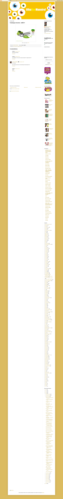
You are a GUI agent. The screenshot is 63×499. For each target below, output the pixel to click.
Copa (46, 267)
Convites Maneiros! (48, 427)
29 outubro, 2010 (17, 68)
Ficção (46, 300)
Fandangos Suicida (19, 46)
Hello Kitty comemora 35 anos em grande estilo (49, 419)
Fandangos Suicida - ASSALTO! (48, 444)
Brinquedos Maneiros (48, 244)
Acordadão (46, 155)
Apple (46, 231)
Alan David (46, 156)
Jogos (46, 320)
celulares (46, 254)
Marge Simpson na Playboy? (48, 439)
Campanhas (46, 248)
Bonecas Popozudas (50, 133)
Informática (46, 317)
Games (46, 305)
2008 (46, 483)
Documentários (47, 288)
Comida (46, 263)
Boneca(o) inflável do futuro (50, 110)
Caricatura (46, 250)
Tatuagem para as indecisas (51, 129)
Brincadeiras (46, 243)
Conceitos (46, 265)
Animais (46, 228)
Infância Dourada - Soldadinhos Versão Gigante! (49, 452)
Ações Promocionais (48, 224)
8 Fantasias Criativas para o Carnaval (51, 115)
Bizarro (46, 240)
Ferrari (46, 299)
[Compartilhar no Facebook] (24, 45)
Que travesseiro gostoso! (49, 426)
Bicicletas (46, 237)
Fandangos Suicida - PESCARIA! (48, 442)
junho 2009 (47, 476)
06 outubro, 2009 (17, 51)
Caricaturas (46, 251)
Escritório (46, 292)
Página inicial (26, 87)
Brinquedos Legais (48, 168)
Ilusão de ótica (47, 314)
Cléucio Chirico (47, 173)
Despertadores (47, 285)
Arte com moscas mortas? (49, 445)
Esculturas (46, 293)
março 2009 (47, 479)
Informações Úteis (47, 316)
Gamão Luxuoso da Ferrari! (49, 440)
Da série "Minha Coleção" (48, 279)
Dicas (46, 286)
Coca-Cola (46, 259)
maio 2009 (47, 477)
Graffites (46, 307)
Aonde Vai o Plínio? (48, 159)
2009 (46, 393)
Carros (46, 253)
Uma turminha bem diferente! (48, 432)
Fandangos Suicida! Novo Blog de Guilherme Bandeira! (49, 463)
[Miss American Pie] (48, 198)
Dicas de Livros (47, 287)
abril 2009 (47, 478)
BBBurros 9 (46, 235)
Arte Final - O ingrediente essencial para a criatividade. (48, 162)
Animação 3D (47, 227)
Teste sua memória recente (50, 120)
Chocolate (46, 256)
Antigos (46, 229)
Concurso (46, 266)
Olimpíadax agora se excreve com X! (48, 468)
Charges (46, 255)
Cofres (46, 260)
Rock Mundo (47, 210)
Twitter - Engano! (48, 466)
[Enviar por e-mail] (21, 45)
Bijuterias (46, 239)
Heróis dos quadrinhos (48, 311)
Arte (13, 46)
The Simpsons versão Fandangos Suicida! (49, 425)
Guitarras (46, 310)
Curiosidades (47, 273)
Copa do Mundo (47, 268)
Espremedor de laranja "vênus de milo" (49, 465)
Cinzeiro (46, 258)
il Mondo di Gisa (47, 191)
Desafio (46, 282)
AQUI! (28, 42)
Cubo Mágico (47, 272)
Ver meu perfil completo (47, 33)
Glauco (46, 306)
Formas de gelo (47, 302)
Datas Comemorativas (48, 280)
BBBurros (46, 234)
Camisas (46, 247)
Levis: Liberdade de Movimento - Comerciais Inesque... (49, 407)
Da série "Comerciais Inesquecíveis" (48, 275)
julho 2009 (47, 475)
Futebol (46, 304)
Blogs (46, 241)
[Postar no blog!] (22, 45)
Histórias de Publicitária (48, 188)
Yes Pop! (46, 220)
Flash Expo (46, 301)
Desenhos (15, 46)
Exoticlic (46, 181)
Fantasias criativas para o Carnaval (51, 100)
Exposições (46, 296)
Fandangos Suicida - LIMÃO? (48, 455)
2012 (46, 389)
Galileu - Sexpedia (47, 185)
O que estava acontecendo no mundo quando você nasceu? (51, 144)
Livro (45, 323)
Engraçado (46, 291)
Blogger (43, 492)
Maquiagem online (50, 105)
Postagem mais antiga (38, 87)
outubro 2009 (48, 396)
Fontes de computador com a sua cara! (49, 398)
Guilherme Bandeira (48, 26)
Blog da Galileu (47, 165)
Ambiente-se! (47, 158)
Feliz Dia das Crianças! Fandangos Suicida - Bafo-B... (49, 437)
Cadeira (46, 245)
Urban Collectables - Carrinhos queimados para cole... (49, 450)
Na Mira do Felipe (47, 200)
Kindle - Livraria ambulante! (49, 431)
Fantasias (46, 298)
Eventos (46, 295)
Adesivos (46, 225)
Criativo (46, 271)
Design (46, 284)
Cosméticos (46, 269)
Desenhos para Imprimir (48, 176)
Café (45, 246)
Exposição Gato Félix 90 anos (51, 139)
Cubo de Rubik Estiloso (49, 471)
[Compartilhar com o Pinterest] (25, 45)
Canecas (46, 249)
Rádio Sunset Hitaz (48, 211)
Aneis (46, 226)
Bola (45, 242)
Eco (45, 289)
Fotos (46, 303)
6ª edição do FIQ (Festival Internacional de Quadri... (49, 447)
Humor (46, 313)
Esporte (46, 294)
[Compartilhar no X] (23, 45)
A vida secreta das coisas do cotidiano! (49, 414)
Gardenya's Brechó (48, 187)
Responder (13, 53)
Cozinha (46, 270)
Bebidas (46, 236)
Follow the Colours (47, 184)
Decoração (46, 281)
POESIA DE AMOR (47, 207)
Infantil (46, 315)
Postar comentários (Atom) (15, 88)
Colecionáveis (47, 261)
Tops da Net (47, 217)
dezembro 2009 (48, 394)
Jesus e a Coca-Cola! (49, 454)
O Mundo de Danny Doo (48, 201)
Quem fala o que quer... (49, 412)
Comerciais (46, 262)
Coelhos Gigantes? (50, 124)
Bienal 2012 (46, 238)
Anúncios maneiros (47, 230)
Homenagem (47, 312)
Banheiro (46, 233)
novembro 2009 (48, 395)
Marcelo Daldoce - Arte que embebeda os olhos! (49, 434)
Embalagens (46, 290)
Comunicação (47, 264)
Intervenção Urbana (47, 318)
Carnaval (46, 252)
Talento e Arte (47, 214)
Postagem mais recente (13, 87)
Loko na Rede (47, 197)
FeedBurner (50, 64)
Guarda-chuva (47, 308)
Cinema (46, 257)
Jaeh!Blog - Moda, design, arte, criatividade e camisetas (49, 194)
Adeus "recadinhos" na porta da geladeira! (49, 423)
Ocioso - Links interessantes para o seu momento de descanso (48, 204)
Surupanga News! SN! (48, 213)
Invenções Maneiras (47, 319)
